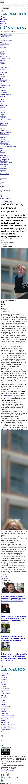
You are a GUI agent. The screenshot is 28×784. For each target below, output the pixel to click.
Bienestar (2, 82)
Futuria (2, 51)
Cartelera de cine (5, 130)
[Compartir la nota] (2, 304)
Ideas (1, 150)
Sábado (2, 148)
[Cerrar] (25, 29)
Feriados (2, 118)
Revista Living (4, 161)
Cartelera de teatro (5, 132)
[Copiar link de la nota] (2, 307)
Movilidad (3, 60)
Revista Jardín (4, 164)
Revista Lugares (4, 159)
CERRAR (2, 1)
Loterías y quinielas (5, 119)
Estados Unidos (4, 67)
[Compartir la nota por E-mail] (6, 309)
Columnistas (3, 92)
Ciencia (2, 83)
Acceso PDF (3, 137)
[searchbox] (13, 32)
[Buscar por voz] (25, 31)
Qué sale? (2, 128)
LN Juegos (3, 110)
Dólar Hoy (3, 53)
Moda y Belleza (4, 123)
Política (10, 202)
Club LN (4, 24)
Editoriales (3, 91)
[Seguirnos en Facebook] (2, 732)
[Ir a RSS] (2, 746)
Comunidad (3, 80)
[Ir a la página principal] (14, 15)
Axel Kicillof (4, 576)
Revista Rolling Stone (6, 163)
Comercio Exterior (5, 58)
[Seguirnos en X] (2, 736)
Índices (2, 62)
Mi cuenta (4, 26)
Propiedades (3, 56)
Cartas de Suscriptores (6, 94)
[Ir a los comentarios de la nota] (4, 302)
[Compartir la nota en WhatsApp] (4, 304)
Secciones (4, 19)
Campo (2, 55)
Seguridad (3, 74)
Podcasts (2, 121)
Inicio (3, 17)
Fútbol (2, 100)
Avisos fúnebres (4, 141)
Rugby (2, 101)
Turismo (2, 112)
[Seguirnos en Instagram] (2, 741)
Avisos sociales (4, 143)
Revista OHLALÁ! (4, 155)
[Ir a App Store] (5, 754)
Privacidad (11, 771)
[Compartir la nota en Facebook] (2, 309)
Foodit (3, 21)
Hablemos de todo (5, 85)
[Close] (2, 662)
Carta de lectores (5, 145)
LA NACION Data (4, 44)
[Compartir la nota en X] (4, 309)
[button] (14, 113)
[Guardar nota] (2, 302)
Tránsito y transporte (6, 40)
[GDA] (5, 776)
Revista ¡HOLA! (4, 157)
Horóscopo (3, 116)
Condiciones (4, 771)
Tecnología (3, 114)
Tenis (1, 103)
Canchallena (3, 105)
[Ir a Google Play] (5, 751)
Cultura (2, 78)
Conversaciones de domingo (8, 146)
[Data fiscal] (2, 781)
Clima (1, 42)
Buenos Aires (3, 73)
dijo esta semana (6, 395)
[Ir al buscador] (2, 11)
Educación (3, 76)
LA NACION (4, 202)
